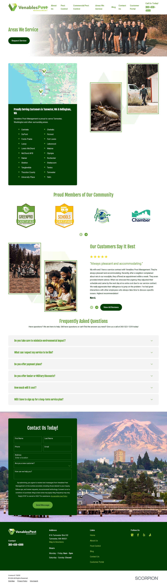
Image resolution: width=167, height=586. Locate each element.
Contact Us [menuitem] (122, 7)
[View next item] (86, 234)
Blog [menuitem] (113, 7)
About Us (94, 540)
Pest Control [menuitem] (64, 7)
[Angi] (150, 535)
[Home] (27, 7)
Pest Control (95, 546)
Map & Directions (56, 542)
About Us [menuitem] (53, 7)
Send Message (42, 505)
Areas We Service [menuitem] (99, 7)
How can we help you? (23, 472)
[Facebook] (138, 535)
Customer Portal (97, 562)
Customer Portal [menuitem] (134, 7)
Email (47, 447)
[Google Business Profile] (132, 535)
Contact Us (94, 556)
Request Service (19, 41)
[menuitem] (11, 581)
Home (92, 535)
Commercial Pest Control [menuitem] (81, 7)
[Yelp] (144, 535)
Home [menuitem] (45, 7)
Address (18, 455)
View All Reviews (111, 307)
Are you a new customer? (25, 463)
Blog (92, 551)
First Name (19, 438)
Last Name (49, 438)
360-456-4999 (150, 9)
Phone (17, 447)
